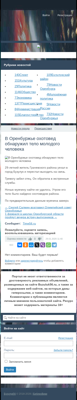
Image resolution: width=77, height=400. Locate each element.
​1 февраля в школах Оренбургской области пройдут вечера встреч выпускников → (34, 215)
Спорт (21, 75)
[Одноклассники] (25, 244)
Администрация (27, 109)
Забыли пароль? (63, 350)
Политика (23, 86)
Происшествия (28, 103)
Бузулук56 (10, 393)
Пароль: (9, 350)
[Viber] (42, 244)
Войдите (10, 260)
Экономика (23, 97)
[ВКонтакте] (19, 244)
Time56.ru (29, 223)
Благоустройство (29, 115)
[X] (36, 244)
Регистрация (65, 338)
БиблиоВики (40, 393)
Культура (24, 80)
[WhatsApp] (48, 244)
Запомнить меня (20, 361)
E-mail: (8, 338)
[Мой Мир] (31, 244)
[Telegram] (54, 244)
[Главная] (4, 128)
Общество (25, 92)
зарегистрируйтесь (32, 260)
